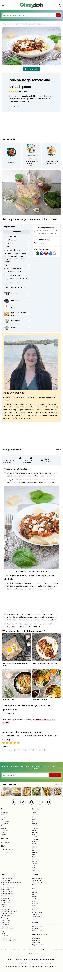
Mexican (35, 910)
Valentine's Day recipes (8, 940)
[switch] (35, 230)
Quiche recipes (6, 922)
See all (58, 784)
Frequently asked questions (40, 949)
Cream (34, 830)
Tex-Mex (35, 918)
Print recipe (40, 243)
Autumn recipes (37, 878)
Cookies (3, 904)
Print (59, 449)
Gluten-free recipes (7, 849)
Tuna (33, 865)
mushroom (35, 845)
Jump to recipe (33, 69)
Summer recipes (37, 882)
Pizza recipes (5, 918)
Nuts (33, 850)
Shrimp (34, 863)
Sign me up (54, 775)
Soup (2, 832)
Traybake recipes (6, 937)
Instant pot (35, 928)
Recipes (10, 24)
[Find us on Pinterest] (23, 802)
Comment (6, 747)
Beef (33, 821)
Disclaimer (5, 949)
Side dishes (5, 830)
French (34, 896)
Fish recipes (36, 938)
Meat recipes (36, 940)
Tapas (3, 933)
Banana (34, 817)
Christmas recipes (6, 842)
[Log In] (60, 5)
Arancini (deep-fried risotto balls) (51, 162)
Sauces (3, 828)
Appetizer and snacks (8, 878)
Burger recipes (5, 896)
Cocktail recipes (6, 902)
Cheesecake (5, 898)
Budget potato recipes (8, 887)
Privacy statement (19, 949)
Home (4, 24)
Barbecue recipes (37, 926)
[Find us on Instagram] (14, 802)
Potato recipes (5, 920)
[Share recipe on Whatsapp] (37, 253)
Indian (34, 901)
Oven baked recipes (7, 913)
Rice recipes (5, 924)
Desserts (4, 817)
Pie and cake (5, 823)
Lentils (34, 841)
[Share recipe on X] (50, 253)
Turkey (34, 868)
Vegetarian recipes (38, 945)
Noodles (35, 848)
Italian (34, 905)
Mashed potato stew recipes (9, 911)
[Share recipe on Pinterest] (46, 253)
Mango (34, 843)
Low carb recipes (6, 852)
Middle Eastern (37, 912)
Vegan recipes (36, 942)
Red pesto (11, 162)
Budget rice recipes (7, 891)
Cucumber (35, 832)
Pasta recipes (5, 915)
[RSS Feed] (48, 802)
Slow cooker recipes (38, 930)
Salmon (34, 861)
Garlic (34, 834)
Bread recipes (5, 880)
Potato (34, 856)
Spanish (34, 914)
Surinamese (36, 916)
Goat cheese (36, 839)
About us (31, 953)
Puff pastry (35, 859)
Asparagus (35, 815)
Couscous (35, 828)
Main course (17, 24)
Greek (34, 899)
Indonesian (35, 903)
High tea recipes (6, 907)
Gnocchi (34, 837)
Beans (34, 819)
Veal (33, 870)
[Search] (58, 15)
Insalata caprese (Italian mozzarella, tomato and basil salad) (31, 162)
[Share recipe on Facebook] (42, 253)
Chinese (35, 892)
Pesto (34, 854)
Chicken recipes (6, 900)
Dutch (34, 894)
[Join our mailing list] (40, 802)
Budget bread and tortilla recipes (11, 882)
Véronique (18, 392)
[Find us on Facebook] (31, 802)
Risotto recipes (6, 926)
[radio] (3, 743)
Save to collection (42, 240)
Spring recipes (36, 880)
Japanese (35, 907)
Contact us (57, 949)
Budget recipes (6, 889)
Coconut (35, 826)
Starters (3, 834)
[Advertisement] (31, 125)
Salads (3, 826)
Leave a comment (9, 713)
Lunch (3, 819)
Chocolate (35, 823)
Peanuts (34, 852)
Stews (3, 931)
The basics (4, 935)
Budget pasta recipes (7, 884)
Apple (34, 812)
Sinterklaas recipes (7, 929)
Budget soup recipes (7, 893)
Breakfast (4, 815)
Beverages (4, 812)
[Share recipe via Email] (54, 253)
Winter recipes (36, 884)
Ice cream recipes (6, 909)
